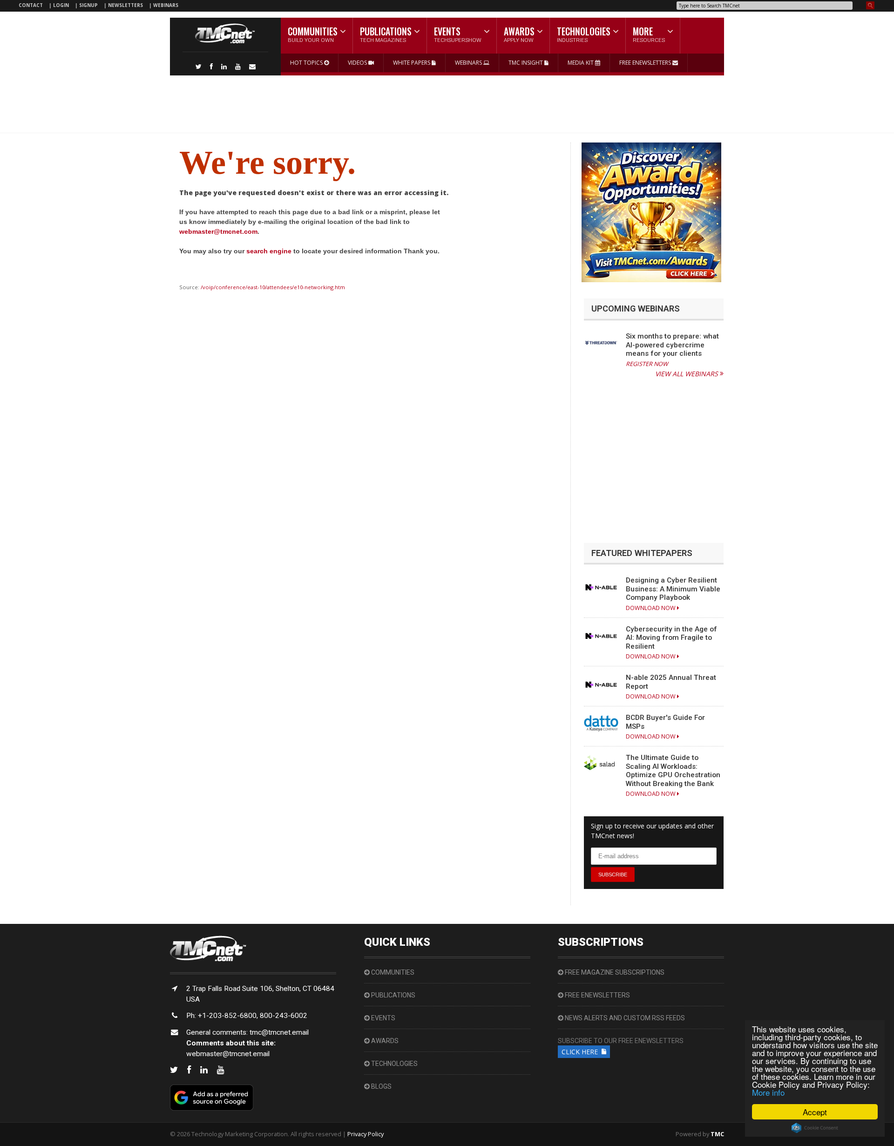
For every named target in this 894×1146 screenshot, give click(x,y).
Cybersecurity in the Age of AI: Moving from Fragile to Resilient (671, 638)
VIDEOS (358, 63)
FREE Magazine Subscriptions (613, 972)
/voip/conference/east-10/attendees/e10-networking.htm (273, 287)
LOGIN (61, 5)
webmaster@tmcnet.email (228, 1054)
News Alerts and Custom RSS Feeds (624, 1018)
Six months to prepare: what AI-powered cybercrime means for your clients (672, 345)
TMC (717, 1134)
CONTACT (31, 5)
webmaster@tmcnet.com (218, 231)
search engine (268, 251)
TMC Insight (526, 63)
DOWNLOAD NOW (651, 608)
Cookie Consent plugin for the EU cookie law (815, 1128)
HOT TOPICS (307, 63)
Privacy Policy (365, 1134)
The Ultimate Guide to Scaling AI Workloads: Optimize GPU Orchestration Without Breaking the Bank (673, 770)
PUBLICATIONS (392, 995)
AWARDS (384, 1040)
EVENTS (382, 1018)
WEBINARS (165, 5)
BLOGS (381, 1086)
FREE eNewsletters (596, 995)
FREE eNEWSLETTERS (645, 63)
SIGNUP (88, 5)
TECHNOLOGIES (394, 1063)
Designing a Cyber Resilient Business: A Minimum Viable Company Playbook (673, 589)
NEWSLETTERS (126, 5)
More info (768, 1092)
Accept (815, 1112)
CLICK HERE (582, 1051)
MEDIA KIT (581, 63)
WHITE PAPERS (412, 63)
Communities (392, 972)
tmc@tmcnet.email (279, 1032)
